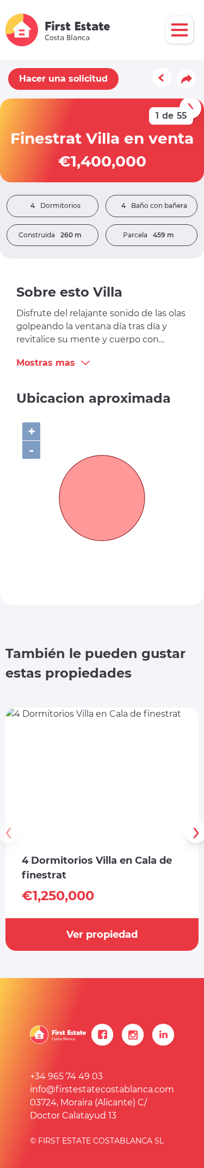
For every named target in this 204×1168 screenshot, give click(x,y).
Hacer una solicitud (63, 78)
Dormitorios (55, 205)
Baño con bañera (154, 205)
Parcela (148, 235)
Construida (50, 235)
